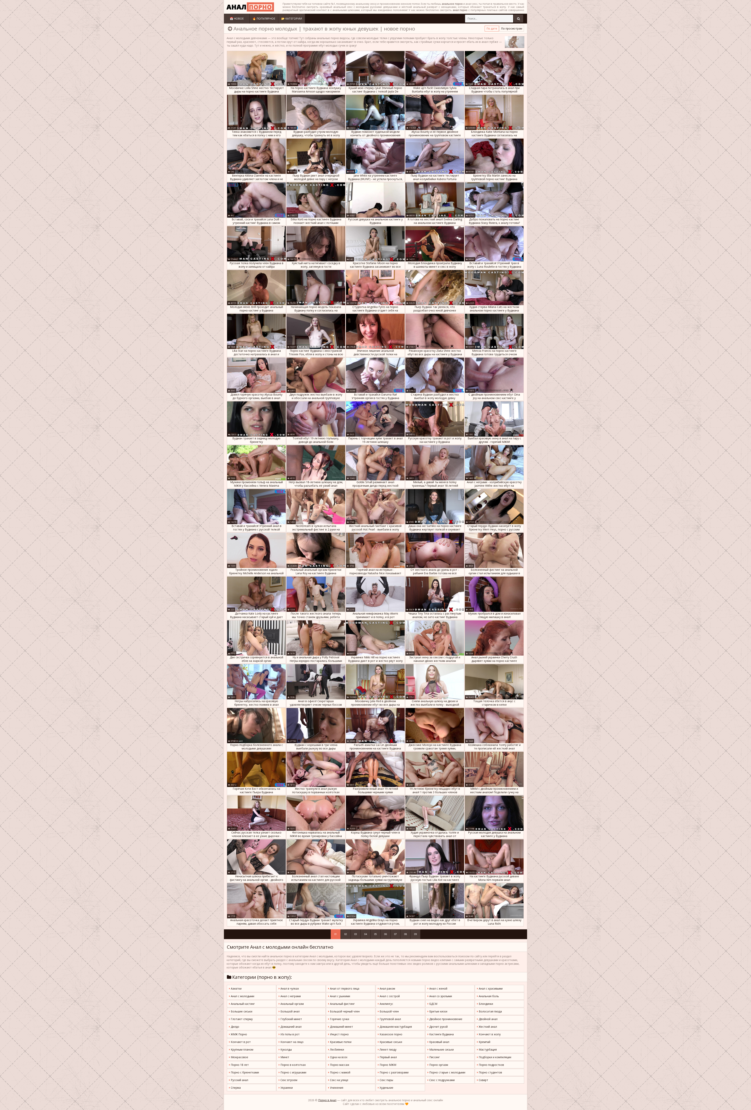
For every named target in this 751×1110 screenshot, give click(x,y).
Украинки (286, 1087)
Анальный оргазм (292, 1004)
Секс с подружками (442, 1080)
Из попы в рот (290, 1034)
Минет (284, 1057)
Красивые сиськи (390, 1042)
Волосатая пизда (490, 1011)
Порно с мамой (339, 1072)
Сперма (235, 1087)
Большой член (389, 1011)
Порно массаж (339, 1065)
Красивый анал (439, 1042)
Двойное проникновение (445, 1019)
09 (415, 934)
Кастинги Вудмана (441, 1034)
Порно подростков (491, 1065)
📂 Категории (291, 18)
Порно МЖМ (387, 1065)
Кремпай (484, 1042)
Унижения (336, 1087)
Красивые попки (340, 1042)
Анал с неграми (290, 996)
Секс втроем (288, 1080)
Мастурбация (487, 1049)
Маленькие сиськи (441, 1049)
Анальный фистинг (342, 1004)
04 (365, 934)
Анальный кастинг (242, 1004)
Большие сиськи (241, 1011)
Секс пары (386, 1080)
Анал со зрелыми (440, 996)
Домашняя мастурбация (395, 1026)
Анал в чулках (289, 988)
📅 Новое (237, 18)
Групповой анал (390, 1019)
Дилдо (234, 1026)
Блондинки (485, 1004)
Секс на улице (338, 1080)
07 (395, 934)
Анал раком (387, 988)
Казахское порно (390, 1034)
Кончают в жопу (489, 1034)
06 (385, 934)
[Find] (518, 18)
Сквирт (483, 1080)
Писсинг (434, 1057)
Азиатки (236, 988)
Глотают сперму (241, 1019)
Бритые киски (438, 1011)
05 (375, 934)
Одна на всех (338, 1057)
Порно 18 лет (239, 1065)
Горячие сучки (339, 1019)
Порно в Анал (327, 1100)
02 (345, 934)
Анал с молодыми (242, 996)
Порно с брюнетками (244, 1072)
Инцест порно (339, 1034)
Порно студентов (490, 1072)
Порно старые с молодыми (447, 1072)
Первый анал (388, 1057)
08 (405, 934)
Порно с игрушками (293, 1072)
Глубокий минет (291, 1019)
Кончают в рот (240, 1042)
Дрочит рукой (438, 1026)
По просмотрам (511, 28)
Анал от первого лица (344, 988)
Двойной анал (488, 1019)
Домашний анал (291, 1026)
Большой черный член (344, 1011)
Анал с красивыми (490, 988)
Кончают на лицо (292, 1042)
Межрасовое (239, 1057)
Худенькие (386, 1087)
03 (355, 934)
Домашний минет (341, 1026)
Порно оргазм (438, 1065)
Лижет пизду (387, 1049)
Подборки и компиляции (494, 1057)
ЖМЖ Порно (238, 1034)
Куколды (286, 1049)
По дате (491, 28)
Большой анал (290, 1011)
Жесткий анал (487, 1026)
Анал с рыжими (339, 996)
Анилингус (386, 1004)
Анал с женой (438, 988)
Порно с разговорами (394, 1072)
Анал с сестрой (389, 996)
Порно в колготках (293, 1065)
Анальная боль (488, 996)
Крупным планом (241, 1049)
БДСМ (433, 1004)
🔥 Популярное (263, 18)
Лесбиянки (336, 1049)
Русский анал (239, 1080)
